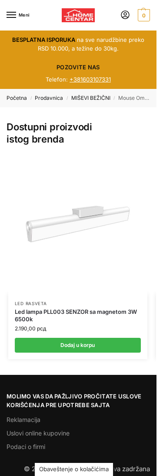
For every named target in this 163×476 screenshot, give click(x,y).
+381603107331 (90, 79)
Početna (17, 98)
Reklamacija (23, 419)
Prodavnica (49, 98)
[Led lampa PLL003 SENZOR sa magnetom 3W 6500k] (77, 224)
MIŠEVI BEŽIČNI (90, 98)
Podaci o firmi (26, 446)
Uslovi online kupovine (38, 433)
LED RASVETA (31, 303)
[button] (143, 15)
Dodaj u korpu (77, 345)
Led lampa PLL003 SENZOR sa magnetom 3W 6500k (76, 315)
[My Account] (125, 15)
